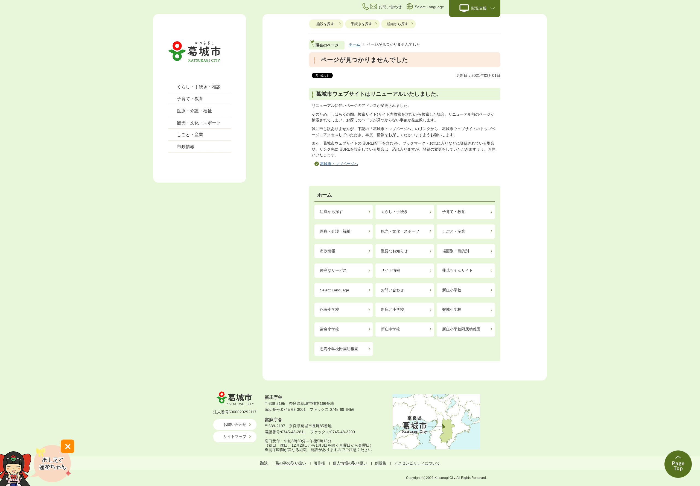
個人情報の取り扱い (350, 463)
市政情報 (185, 146)
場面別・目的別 (455, 251)
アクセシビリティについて (417, 463)
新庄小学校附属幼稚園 (461, 329)
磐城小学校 (451, 309)
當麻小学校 (329, 329)
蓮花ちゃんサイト (457, 270)
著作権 (319, 463)
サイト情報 (390, 270)
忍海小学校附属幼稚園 (339, 349)
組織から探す (397, 24)
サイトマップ (234, 436)
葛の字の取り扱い (290, 463)
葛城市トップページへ (339, 164)
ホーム (354, 44)
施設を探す (325, 24)
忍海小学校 (329, 309)
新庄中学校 (390, 329)
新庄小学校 (451, 290)
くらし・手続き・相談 (199, 86)
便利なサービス (333, 270)
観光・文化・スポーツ (199, 123)
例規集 (380, 463)
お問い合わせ (392, 290)
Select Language (334, 290)
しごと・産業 (190, 134)
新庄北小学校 (392, 309)
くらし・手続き (394, 211)
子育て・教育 (190, 98)
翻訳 (264, 463)
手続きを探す (361, 24)
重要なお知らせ (394, 251)
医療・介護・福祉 (194, 111)
